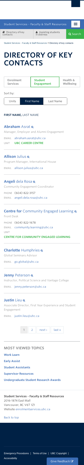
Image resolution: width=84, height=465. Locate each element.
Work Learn (12, 354)
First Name (32, 101)
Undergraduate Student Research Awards (32, 380)
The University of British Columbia (53, 8)
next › (43, 329)
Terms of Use (40, 453)
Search (76, 34)
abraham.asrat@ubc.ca (30, 138)
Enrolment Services (14, 82)
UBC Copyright (59, 453)
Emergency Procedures (16, 453)
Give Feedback (61, 461)
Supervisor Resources (19, 373)
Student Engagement (42, 82)
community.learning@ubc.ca (33, 227)
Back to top (12, 417)
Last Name (55, 101)
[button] (34, 127)
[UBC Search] (75, 5)
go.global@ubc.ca (26, 261)
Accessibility (10, 458)
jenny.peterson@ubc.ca (30, 286)
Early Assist (12, 361)
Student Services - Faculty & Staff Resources (25, 43)
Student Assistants (17, 367)
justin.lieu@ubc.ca (26, 315)
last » (57, 329)
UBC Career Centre (28, 143)
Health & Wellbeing (70, 82)
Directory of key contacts (13, 33)
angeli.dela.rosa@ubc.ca (30, 197)
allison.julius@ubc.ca (28, 168)
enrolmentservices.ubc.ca (33, 409)
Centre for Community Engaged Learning (37, 236)
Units (12, 101)
